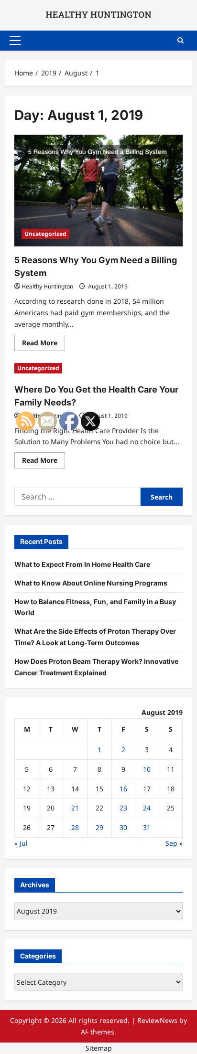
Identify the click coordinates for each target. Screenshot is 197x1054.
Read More (43, 344)
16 (123, 788)
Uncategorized (45, 234)
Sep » (174, 843)
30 (123, 827)
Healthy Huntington (47, 286)
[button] (15, 41)
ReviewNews (157, 1020)
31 (147, 827)
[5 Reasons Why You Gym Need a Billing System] (98, 191)
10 (147, 769)
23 (123, 807)
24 (147, 807)
